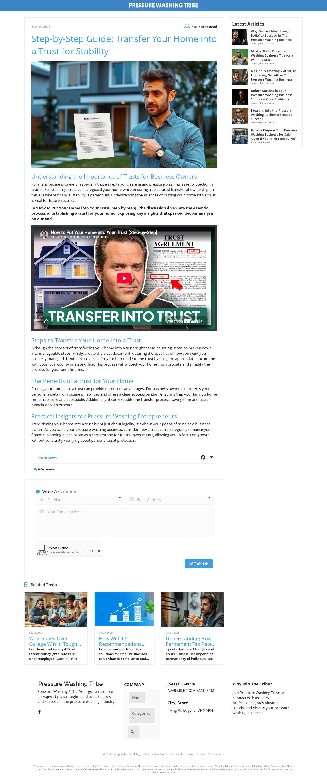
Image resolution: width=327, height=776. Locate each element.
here (172, 772)
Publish (200, 563)
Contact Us (176, 754)
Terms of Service (195, 754)
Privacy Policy (216, 754)
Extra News (47, 457)
